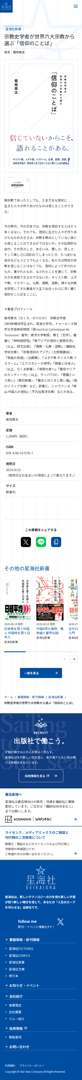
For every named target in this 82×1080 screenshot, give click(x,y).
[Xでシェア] (26, 542)
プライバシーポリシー (32, 1065)
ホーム (8, 697)
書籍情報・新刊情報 (30, 697)
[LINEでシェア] (41, 542)
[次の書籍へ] (74, 659)
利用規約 (10, 1065)
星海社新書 (13, 29)
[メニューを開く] (76, 6)
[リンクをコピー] (56, 542)
